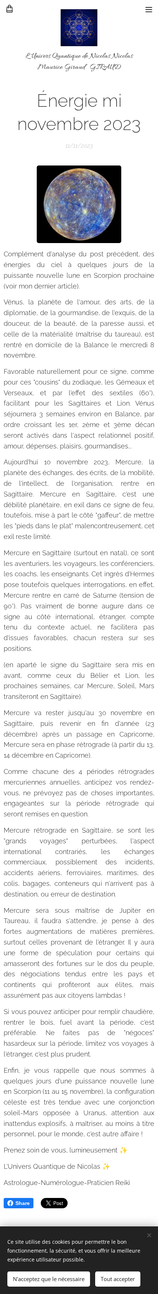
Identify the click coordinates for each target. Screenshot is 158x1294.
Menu (148, 9)
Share (22, 1203)
